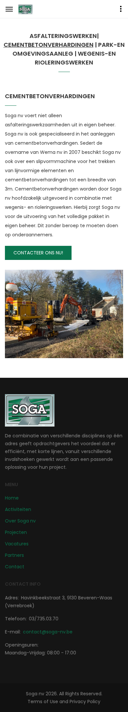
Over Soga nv (20, 521)
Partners (14, 555)
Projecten (16, 532)
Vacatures (17, 543)
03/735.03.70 (43, 618)
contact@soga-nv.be (48, 632)
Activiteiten (18, 509)
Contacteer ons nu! (38, 252)
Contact (14, 566)
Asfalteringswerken (63, 36)
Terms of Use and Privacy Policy (64, 701)
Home (12, 498)
